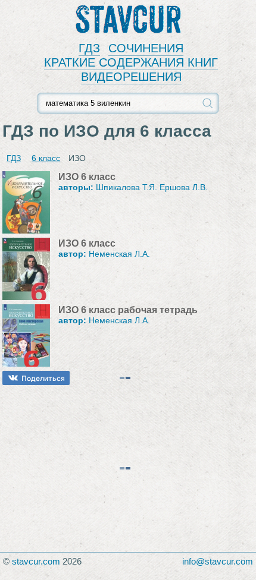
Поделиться (43, 378)
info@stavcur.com (217, 561)
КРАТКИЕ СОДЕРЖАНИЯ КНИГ (131, 62)
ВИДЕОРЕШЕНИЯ (131, 76)
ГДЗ (89, 48)
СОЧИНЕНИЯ (145, 48)
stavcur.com (36, 561)
